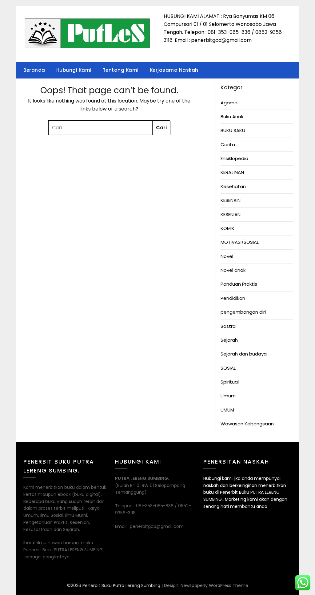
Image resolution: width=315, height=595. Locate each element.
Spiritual (230, 382)
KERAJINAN (232, 172)
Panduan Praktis (239, 284)
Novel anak (233, 270)
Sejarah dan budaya (244, 354)
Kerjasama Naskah (174, 70)
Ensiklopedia (234, 158)
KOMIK (227, 228)
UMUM (227, 410)
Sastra (228, 326)
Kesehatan (233, 186)
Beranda (34, 70)
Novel (227, 256)
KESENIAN (231, 214)
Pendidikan (233, 298)
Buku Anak (232, 116)
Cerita (228, 144)
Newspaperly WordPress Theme (214, 585)
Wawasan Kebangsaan (247, 423)
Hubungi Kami (74, 70)
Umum (228, 395)
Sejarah (229, 340)
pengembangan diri (243, 312)
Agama (229, 102)
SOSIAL (228, 368)
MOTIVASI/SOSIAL (240, 242)
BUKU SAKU (233, 130)
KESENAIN (231, 200)
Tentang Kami (121, 70)
